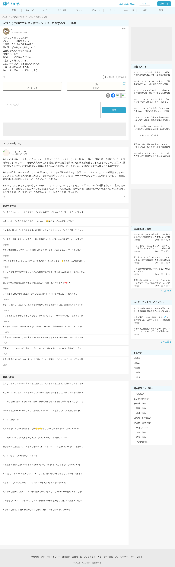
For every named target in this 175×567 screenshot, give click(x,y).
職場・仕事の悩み (144, 418)
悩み (122, 77)
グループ (95, 10)
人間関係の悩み (17, 17)
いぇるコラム (89, 557)
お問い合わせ (136, 557)
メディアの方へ (122, 557)
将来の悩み (141, 437)
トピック (46, 10)
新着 (13, 10)
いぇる (5, 17)
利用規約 (35, 557)
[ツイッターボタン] (118, 95)
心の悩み (140, 394)
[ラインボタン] (123, 95)
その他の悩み (142, 442)
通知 (145, 10)
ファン (79, 10)
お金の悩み (141, 432)
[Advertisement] (64, 129)
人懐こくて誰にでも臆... (38, 17)
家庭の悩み (141, 408)
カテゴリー (62, 10)
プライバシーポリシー (50, 557)
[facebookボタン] (113, 95)
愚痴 (138, 368)
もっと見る (166, 291)
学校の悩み (141, 413)
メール (112, 10)
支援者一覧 (77, 557)
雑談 (138, 372)
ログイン (144, 4)
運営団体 (66, 557)
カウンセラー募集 (105, 557)
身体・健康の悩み (144, 423)
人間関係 (110, 77)
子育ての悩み (142, 427)
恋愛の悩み (141, 403)
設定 (161, 10)
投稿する (164, 3)
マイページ (128, 10)
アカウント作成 (127, 3)
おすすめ (30, 10)
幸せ (138, 377)
